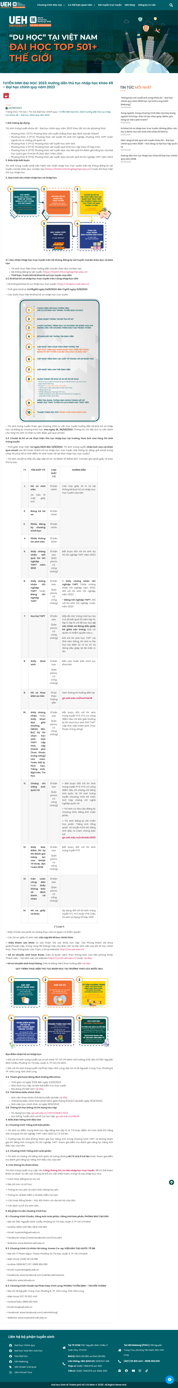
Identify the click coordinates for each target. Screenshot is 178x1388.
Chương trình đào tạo (49, 5)
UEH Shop (130, 5)
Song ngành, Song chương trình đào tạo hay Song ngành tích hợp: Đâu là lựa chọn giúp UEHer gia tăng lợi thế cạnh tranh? (148, 116)
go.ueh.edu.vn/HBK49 (67, 1116)
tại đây (88, 958)
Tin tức (23, 112)
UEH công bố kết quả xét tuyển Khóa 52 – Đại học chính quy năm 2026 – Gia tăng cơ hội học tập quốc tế (149, 143)
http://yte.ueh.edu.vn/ (72, 949)
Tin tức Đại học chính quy (43, 112)
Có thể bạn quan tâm (80, 5)
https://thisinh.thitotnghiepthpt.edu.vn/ (68, 169)
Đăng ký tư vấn (147, 5)
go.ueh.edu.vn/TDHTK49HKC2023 (49, 1113)
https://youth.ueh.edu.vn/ (62, 958)
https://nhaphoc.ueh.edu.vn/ (73, 284)
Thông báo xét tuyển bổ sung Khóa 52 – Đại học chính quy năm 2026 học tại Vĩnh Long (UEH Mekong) (147, 101)
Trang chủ (11, 112)
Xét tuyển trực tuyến (110, 5)
